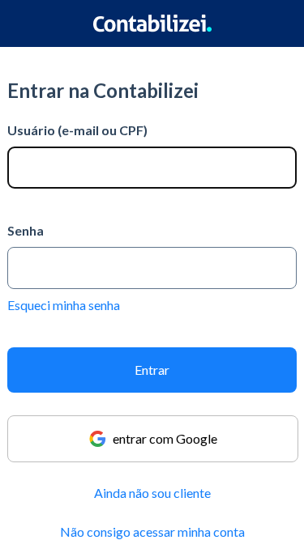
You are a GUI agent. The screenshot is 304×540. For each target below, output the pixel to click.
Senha (25, 230)
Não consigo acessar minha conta (152, 531)
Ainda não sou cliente (152, 492)
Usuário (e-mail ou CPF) (77, 130)
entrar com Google (165, 438)
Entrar (152, 369)
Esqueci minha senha (63, 305)
